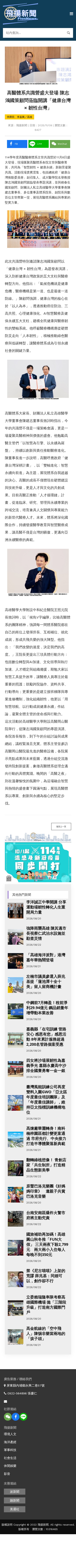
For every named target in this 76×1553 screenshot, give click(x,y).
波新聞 (14, 1491)
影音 (7, 1474)
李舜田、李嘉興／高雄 (19, 116)
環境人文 (10, 1434)
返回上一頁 (61, 826)
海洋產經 (10, 1442)
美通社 (14, 1509)
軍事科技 (10, 1450)
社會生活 (10, 1458)
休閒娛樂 (10, 1466)
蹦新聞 (14, 1500)
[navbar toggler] (71, 14)
